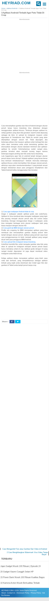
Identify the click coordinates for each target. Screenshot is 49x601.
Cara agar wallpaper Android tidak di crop (18, 212)
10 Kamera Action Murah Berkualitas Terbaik (20, 583)
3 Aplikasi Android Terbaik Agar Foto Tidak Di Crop (22, 14)
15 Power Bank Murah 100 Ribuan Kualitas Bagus (22, 577)
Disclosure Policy (23, 593)
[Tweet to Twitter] (17, 321)
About (3, 593)
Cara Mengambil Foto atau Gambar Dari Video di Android (24, 549)
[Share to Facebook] (12, 321)
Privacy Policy (36, 593)
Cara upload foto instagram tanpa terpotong (19, 242)
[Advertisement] (24, 45)
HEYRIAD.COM (16, 3)
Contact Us (11, 593)
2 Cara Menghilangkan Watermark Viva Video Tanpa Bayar (27, 553)
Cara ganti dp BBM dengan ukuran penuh (18, 228)
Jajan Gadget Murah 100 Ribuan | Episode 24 (20, 566)
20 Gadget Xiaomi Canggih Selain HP (17, 571)
